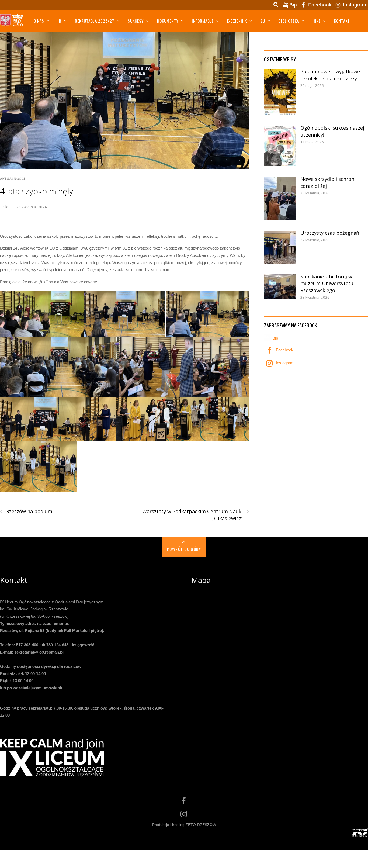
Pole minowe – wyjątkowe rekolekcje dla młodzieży (330, 75)
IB (59, 21)
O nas (39, 21)
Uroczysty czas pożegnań (329, 233)
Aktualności (12, 179)
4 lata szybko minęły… (39, 191)
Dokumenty (167, 21)
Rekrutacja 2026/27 (94, 21)
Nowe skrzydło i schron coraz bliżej (327, 182)
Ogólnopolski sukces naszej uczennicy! (332, 131)
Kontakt (342, 21)
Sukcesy (136, 21)
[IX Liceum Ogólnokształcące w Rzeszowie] (12, 22)
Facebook (319, 5)
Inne (317, 21)
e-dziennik (237, 21)
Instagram (354, 5)
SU (262, 21)
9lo (6, 206)
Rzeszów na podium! (26, 511)
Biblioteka (289, 21)
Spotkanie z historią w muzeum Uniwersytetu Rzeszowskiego (326, 283)
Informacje (203, 21)
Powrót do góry (184, 549)
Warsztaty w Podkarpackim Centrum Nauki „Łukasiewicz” (195, 515)
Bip (292, 5)
